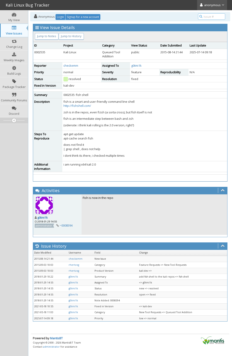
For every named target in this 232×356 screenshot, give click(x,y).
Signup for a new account (83, 17)
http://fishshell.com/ (77, 106)
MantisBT (56, 338)
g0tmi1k (136, 65)
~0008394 (66, 225)
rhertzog (74, 264)
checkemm (70, 65)
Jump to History (71, 36)
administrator (51, 346)
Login (60, 17)
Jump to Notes (46, 36)
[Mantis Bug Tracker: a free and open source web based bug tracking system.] (212, 340)
